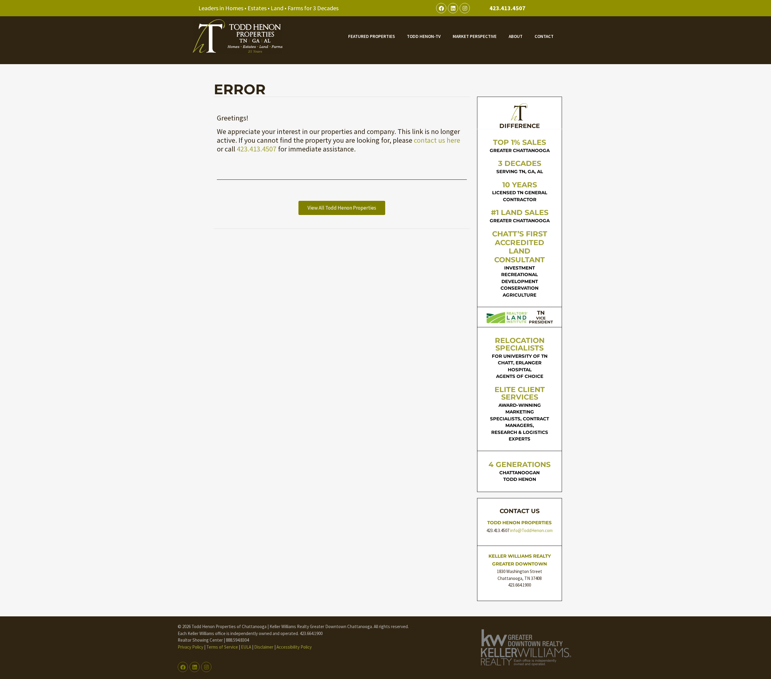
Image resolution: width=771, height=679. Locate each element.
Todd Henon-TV (424, 36)
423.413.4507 (507, 8)
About (516, 36)
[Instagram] (465, 8)
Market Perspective (475, 36)
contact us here (437, 140)
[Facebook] (441, 8)
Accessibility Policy (294, 647)
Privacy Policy (190, 647)
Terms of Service (222, 647)
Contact (544, 36)
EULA (246, 647)
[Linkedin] (453, 8)
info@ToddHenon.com (531, 530)
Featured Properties (371, 36)
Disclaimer (263, 647)
